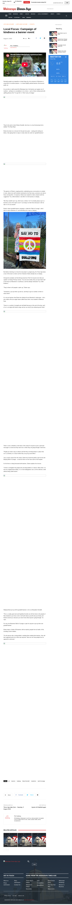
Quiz (38, 880)
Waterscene (51, 889)
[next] (48, 2)
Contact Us (17, 884)
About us (6, 880)
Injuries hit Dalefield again (39, 807)
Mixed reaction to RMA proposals (25, 845)
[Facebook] (36, 38)
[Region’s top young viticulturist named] (53, 51)
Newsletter (29, 889)
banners (13, 781)
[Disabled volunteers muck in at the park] (39, 840)
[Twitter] (40, 38)
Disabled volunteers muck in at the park (39, 845)
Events (32, 24)
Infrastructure (10, 842)
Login (67, 2)
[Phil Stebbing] (6, 46)
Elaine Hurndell (25, 781)
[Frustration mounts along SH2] (53, 45)
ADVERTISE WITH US (58, 2)
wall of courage (41, 781)
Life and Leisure (9, 24)
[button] (66, 15)
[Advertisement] (25, 148)
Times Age (24, 842)
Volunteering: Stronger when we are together (11, 845)
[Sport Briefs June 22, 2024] (53, 33)
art (9, 781)
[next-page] (7, 850)
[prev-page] (5, 850)
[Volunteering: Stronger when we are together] (10, 840)
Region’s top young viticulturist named (62, 51)
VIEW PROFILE (13, 47)
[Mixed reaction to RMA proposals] (25, 840)
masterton (33, 781)
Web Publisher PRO (29, 899)
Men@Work (40, 885)
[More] (44, 38)
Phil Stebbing (14, 45)
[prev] (45, 2)
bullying (19, 781)
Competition (40, 883)
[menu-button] (6, 15)
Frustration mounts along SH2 (62, 45)
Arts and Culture (21, 24)
